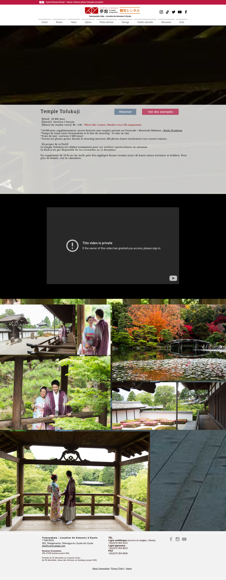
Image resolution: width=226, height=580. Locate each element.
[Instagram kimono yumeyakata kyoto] (177, 539)
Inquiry (129, 568)
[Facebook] (186, 12)
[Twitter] (173, 12)
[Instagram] (161, 12)
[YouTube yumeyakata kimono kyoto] (184, 539)
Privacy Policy (117, 568)
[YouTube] (179, 12)
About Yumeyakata (100, 568)
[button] (59, 20)
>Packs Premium (172, 130)
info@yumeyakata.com (53, 546)
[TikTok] (167, 12)
